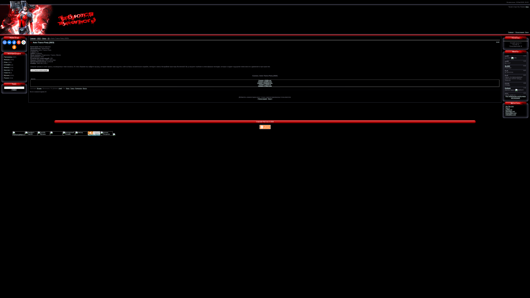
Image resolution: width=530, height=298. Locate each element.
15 (48, 38)
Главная (510, 32)
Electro (85, 88)
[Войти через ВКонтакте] (9, 42)
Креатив (7, 70)
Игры (6, 62)
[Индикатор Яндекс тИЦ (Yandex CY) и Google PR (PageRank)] (69, 135)
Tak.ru (507, 108)
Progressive (78, 88)
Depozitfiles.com (510, 113)
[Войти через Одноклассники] (14, 47)
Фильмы (7, 59)
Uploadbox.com (510, 114)
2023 (39, 38)
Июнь (44, 38)
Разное (6, 78)
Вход (527, 32)
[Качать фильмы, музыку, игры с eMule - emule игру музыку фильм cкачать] (56, 135)
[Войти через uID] (5, 42)
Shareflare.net (510, 111)
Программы (8, 57)
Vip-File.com (509, 106)
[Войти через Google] (23, 42)
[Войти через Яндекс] (19, 42)
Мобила (6, 67)
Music (68, 88)
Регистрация (520, 32)
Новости (7, 73)
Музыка (6, 75)
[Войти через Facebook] (14, 42)
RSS (527, 7)
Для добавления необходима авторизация (515, 97)
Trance (72, 88)
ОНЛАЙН (7, 65)
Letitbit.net (508, 110)
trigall (60, 88)
